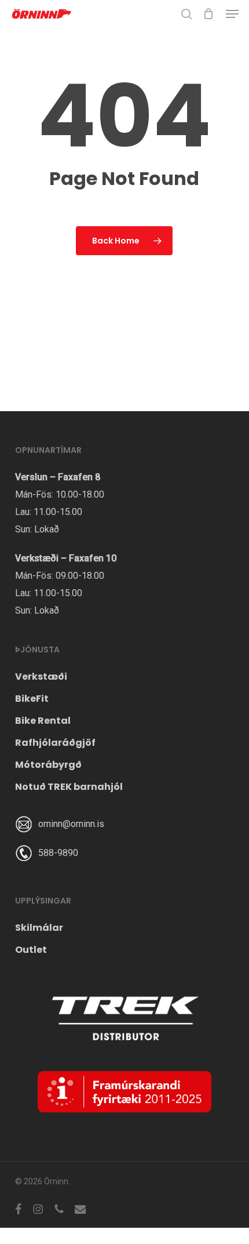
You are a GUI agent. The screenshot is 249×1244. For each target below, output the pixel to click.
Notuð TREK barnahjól (69, 786)
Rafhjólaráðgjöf (55, 742)
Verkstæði (41, 676)
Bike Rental (43, 720)
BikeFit (32, 698)
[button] (232, 14)
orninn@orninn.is (71, 823)
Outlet (31, 949)
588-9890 (58, 852)
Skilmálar (39, 927)
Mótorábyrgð (48, 764)
